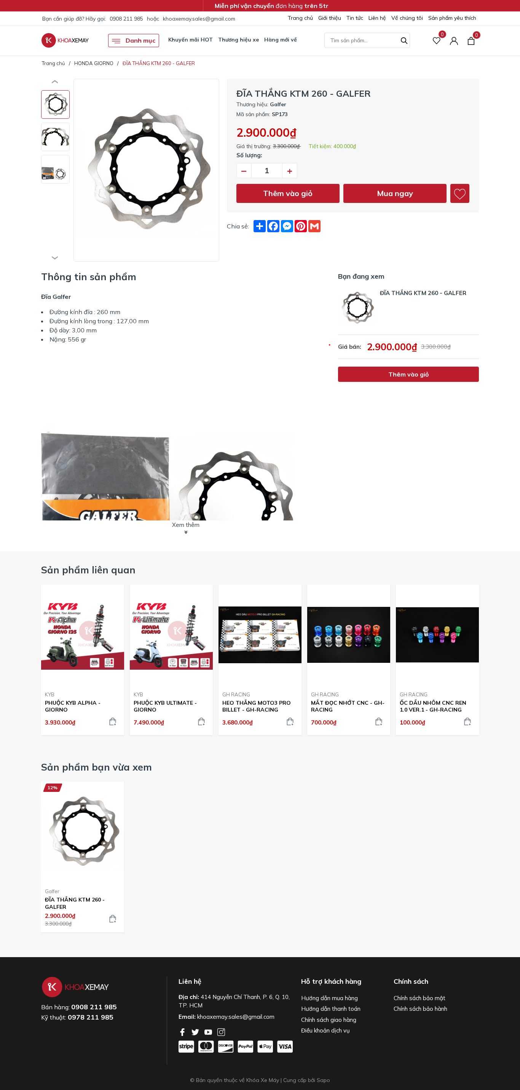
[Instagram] (221, 1031)
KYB (49, 694)
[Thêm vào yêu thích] (459, 193)
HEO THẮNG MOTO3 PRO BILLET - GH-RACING (256, 706)
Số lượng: (249, 155)
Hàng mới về (280, 39)
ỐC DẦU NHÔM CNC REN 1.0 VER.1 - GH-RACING (433, 706)
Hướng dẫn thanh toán (330, 1008)
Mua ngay (395, 193)
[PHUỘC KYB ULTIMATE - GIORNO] (171, 635)
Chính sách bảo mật (419, 998)
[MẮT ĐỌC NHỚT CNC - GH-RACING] (348, 635)
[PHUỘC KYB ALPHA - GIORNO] (82, 635)
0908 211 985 (126, 18)
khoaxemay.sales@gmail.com (199, 18)
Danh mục (139, 40)
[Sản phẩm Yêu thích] (437, 40)
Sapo (323, 1080)
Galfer (52, 891)
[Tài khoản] (454, 40)
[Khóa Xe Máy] (65, 40)
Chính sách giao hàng (328, 1019)
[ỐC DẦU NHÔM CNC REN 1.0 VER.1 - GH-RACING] (437, 635)
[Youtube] (209, 1031)
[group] (146, 170)
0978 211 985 (90, 1017)
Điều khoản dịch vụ (325, 1030)
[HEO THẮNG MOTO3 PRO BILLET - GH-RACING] (260, 635)
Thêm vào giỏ (288, 193)
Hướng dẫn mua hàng (329, 998)
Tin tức (354, 17)
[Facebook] (183, 1031)
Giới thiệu (329, 17)
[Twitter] (196, 1031)
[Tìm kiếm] (404, 39)
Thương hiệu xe (238, 39)
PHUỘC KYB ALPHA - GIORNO (72, 706)
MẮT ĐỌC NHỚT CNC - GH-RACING (347, 706)
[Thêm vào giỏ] (112, 721)
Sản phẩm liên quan (88, 570)
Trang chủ (300, 17)
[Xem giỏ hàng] (471, 40)
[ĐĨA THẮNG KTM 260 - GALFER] (82, 832)
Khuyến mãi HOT (190, 39)
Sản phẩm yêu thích (452, 17)
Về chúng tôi (407, 17)
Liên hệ (377, 17)
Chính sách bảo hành (420, 1008)
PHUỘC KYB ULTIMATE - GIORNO (165, 706)
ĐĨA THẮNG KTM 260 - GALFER (75, 903)
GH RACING (236, 694)
